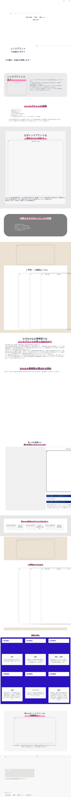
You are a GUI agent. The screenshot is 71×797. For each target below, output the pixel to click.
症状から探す (36, 19)
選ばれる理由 (29, 17)
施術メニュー (42, 17)
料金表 (35, 17)
